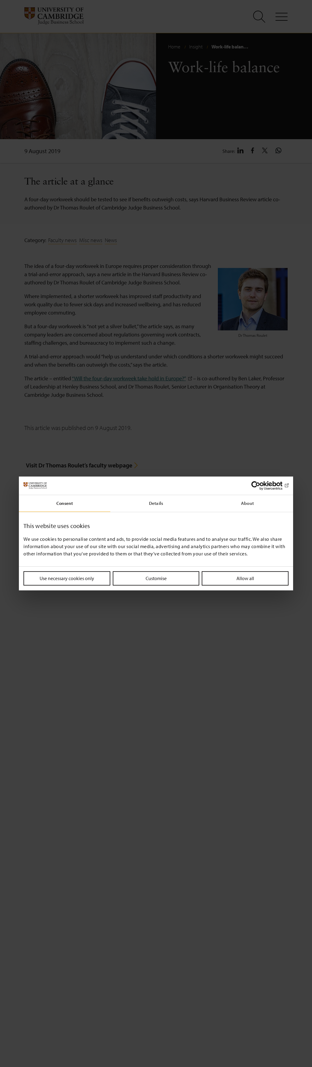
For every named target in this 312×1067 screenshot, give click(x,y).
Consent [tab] (64, 503)
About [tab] (247, 503)
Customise (156, 578)
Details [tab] (156, 503)
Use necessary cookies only (67, 578)
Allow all (245, 578)
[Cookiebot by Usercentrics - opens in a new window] (262, 485)
